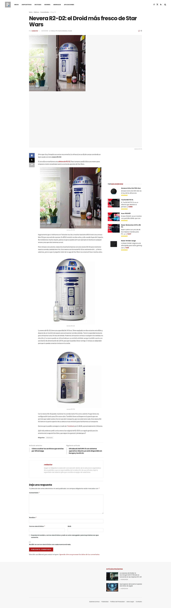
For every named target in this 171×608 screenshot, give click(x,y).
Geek (70, 31)
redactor (35, 31)
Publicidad (105, 602)
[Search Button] (165, 4)
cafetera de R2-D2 (64, 161)
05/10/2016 (44, 31)
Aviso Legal (130, 602)
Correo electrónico (37, 526)
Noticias (38, 5)
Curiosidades (44, 12)
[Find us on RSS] (161, 4)
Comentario (34, 493)
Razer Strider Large (128, 241)
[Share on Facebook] (32, 155)
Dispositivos (26, 5)
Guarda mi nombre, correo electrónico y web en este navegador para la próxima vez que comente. (65, 536)
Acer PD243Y (126, 213)
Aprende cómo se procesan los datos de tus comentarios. (79, 554)
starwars (49, 437)
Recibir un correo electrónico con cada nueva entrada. (50, 544)
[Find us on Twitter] (157, 4)
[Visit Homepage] (8, 5)
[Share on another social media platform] (32, 165)
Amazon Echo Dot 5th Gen (131, 188)
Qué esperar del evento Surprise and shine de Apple (131, 585)
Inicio (16, 5)
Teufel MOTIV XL (127, 200)
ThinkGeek (70, 426)
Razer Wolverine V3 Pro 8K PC (131, 226)
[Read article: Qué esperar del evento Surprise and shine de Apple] (112, 587)
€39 (127, 248)
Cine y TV (53, 12)
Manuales (57, 5)
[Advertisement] (125, 165)
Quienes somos (94, 602)
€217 (129, 234)
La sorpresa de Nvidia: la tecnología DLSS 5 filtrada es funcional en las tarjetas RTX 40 (131, 575)
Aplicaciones (69, 5)
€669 (130, 207)
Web (69, 526)
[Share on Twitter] (32, 160)
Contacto (139, 602)
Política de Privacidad (117, 602)
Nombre (33, 517)
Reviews (47, 5)
